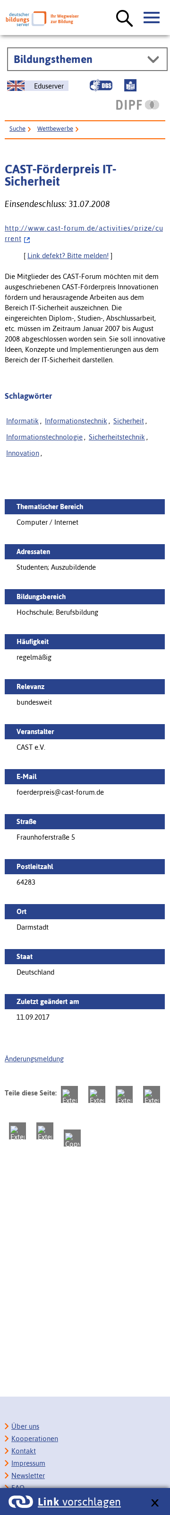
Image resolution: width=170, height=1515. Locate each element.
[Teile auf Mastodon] (69, 1094)
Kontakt (23, 1451)
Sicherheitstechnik (117, 437)
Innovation (22, 453)
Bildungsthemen (53, 59)
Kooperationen (34, 1438)
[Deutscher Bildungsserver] (42, 18)
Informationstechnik (76, 421)
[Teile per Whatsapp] (151, 1094)
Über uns (25, 1426)
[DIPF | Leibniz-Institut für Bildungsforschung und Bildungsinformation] (137, 105)
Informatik (22, 421)
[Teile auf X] (124, 1094)
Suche (17, 128)
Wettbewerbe (55, 128)
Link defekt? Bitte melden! (68, 255)
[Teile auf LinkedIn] (17, 1130)
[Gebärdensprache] (101, 85)
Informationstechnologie (44, 437)
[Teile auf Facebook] (96, 1094)
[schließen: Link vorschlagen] (155, 1503)
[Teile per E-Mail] (44, 1130)
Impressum (28, 1463)
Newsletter (28, 1475)
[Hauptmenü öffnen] (152, 18)
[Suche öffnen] (124, 19)
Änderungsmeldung (34, 1059)
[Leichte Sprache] (130, 85)
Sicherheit (128, 421)
